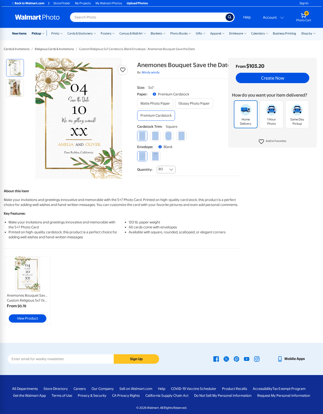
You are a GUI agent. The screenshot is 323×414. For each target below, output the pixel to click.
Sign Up (136, 359)
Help (247, 17)
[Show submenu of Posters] (113, 33)
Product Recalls (234, 389)
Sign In (304, 3)
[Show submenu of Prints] (61, 33)
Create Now (272, 78)
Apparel (215, 33)
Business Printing (284, 33)
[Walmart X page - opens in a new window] (226, 359)
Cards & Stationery (80, 33)
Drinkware (236, 33)
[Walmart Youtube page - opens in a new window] (246, 359)
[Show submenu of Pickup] (44, 33)
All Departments (25, 389)
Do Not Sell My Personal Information (223, 395)
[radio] (15, 68)
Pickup (36, 33)
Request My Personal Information (283, 395)
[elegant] (168, 136)
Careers (80, 389)
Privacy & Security (92, 395)
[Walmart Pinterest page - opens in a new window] (236, 359)
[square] (142, 136)
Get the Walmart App (29, 395)
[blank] (142, 156)
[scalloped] (181, 136)
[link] (27, 290)
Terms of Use (62, 395)
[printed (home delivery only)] (155, 156)
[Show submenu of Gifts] (204, 33)
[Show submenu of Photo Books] (189, 33)
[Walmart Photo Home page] (37, 17)
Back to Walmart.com (29, 3)
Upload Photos (137, 3)
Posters (106, 33)
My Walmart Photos (109, 3)
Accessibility (262, 389)
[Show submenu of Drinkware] (245, 33)
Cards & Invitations (17, 49)
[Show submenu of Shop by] (314, 33)
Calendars (258, 33)
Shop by (306, 33)
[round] (155, 136)
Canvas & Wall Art (131, 33)
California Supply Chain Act (166, 395)
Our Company (103, 389)
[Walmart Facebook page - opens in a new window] (216, 359)
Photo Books (179, 33)
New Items (19, 33)
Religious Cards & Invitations (54, 49)
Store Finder (61, 3)
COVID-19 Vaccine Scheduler (193, 389)
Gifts (199, 33)
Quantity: (145, 169)
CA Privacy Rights (126, 395)
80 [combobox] (160, 169)
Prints (55, 33)
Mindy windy (151, 72)
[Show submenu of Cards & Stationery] (94, 33)
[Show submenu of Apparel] (223, 33)
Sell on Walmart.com (135, 389)
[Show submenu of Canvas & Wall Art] (144, 33)
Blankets (156, 33)
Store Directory (56, 389)
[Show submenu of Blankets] (164, 33)
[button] (272, 142)
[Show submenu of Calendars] (267, 33)
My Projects (83, 3)
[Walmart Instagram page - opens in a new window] (257, 359)
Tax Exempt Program (289, 389)
